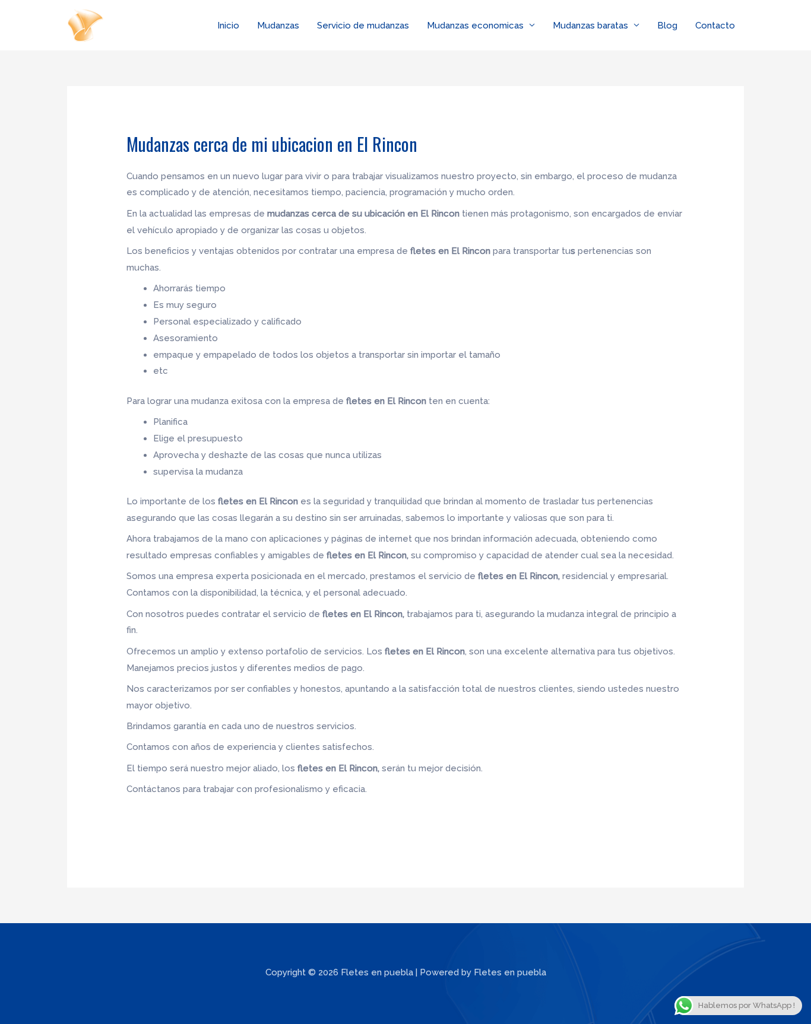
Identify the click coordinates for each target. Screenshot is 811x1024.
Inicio (228, 25)
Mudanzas (278, 25)
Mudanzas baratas (590, 25)
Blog (667, 25)
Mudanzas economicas (475, 25)
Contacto (715, 25)
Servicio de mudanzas (363, 25)
